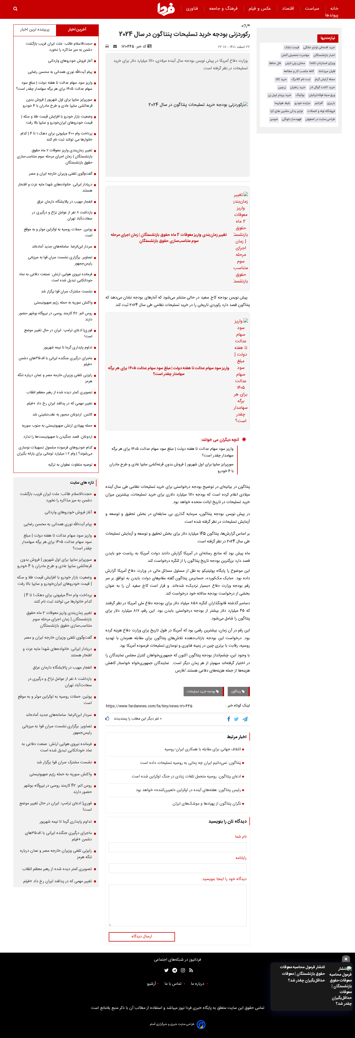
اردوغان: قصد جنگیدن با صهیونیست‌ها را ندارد (57, 437)
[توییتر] (236, 719)
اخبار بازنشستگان (324, 55)
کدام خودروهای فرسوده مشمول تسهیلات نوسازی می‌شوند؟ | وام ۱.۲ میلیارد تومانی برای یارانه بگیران (54, 451)
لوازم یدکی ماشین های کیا (286, 111)
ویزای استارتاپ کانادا (322, 63)
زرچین (282, 87)
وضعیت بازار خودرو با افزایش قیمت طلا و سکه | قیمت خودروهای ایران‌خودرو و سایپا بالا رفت (56, 120)
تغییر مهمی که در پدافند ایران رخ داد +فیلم (59, 404)
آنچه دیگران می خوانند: (220, 440)
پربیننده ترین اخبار (34, 29)
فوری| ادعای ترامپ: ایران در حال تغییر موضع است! (58, 333)
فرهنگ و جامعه (224, 8)
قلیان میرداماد (326, 71)
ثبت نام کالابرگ (300, 79)
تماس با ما (173, 984)
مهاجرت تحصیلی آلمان (295, 55)
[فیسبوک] (229, 719)
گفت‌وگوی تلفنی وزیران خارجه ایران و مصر (60, 174)
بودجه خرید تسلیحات (201, 691)
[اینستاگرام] (181, 970)
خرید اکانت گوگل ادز (322, 87)
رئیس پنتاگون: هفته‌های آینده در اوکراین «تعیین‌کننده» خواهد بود (188, 790)
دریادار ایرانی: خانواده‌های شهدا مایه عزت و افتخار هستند (55, 188)
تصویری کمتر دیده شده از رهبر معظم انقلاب (59, 392)
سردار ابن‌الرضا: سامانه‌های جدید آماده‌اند (62, 247)
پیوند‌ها (331, 15)
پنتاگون (236, 691)
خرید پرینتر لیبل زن (279, 95)
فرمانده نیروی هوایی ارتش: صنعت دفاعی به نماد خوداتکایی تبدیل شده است (55, 277)
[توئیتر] (165, 970)
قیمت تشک (292, 47)
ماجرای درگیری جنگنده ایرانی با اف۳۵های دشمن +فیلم (55, 361)
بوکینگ (300, 95)
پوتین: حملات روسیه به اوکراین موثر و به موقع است (58, 232)
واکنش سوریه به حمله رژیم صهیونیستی (63, 303)
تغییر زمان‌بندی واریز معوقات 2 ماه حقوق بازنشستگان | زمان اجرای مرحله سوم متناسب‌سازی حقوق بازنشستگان (169, 238)
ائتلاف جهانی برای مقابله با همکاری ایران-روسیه (202, 750)
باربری (331, 103)
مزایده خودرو (302, 103)
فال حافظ (275, 63)
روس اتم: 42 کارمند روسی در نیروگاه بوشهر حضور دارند (55, 316)
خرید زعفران (297, 87)
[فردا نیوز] (166, 9)
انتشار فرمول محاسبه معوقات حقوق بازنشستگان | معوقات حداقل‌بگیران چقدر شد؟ (302, 974)
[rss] (189, 970)
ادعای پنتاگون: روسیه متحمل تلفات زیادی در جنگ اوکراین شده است (186, 777)
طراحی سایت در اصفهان (320, 119)
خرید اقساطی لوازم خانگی (319, 47)
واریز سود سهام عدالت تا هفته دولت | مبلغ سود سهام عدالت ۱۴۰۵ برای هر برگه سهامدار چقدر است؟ (168, 372)
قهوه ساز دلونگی (291, 119)
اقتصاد (288, 8)
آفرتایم (319, 103)
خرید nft (281, 79)
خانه (334, 8)
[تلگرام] (245, 719)
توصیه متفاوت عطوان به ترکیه (70, 465)
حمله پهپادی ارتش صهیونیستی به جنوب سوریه (57, 426)
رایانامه (241, 858)
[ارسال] (116, 47)
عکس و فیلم (260, 8)
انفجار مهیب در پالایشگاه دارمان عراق (64, 202)
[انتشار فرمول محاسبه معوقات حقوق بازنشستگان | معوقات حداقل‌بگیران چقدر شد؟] (340, 986)
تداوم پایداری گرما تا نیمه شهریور (68, 348)
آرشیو (151, 984)
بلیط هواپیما (282, 103)
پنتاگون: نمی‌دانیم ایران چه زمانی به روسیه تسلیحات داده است (190, 763)
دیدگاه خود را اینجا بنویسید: (224, 879)
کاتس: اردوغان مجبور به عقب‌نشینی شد (62, 415)
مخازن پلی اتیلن (295, 63)
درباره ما (198, 984)
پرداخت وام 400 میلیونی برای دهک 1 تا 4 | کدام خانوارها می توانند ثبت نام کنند (56, 137)
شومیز (274, 119)
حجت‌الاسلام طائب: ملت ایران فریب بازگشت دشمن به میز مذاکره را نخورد (59, 47)
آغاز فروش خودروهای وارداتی (70, 61)
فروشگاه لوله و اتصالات (321, 111)
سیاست (313, 8)
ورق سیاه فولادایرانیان (322, 95)
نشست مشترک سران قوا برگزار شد (66, 292)
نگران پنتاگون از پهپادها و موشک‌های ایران (207, 804)
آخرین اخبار (77, 29)
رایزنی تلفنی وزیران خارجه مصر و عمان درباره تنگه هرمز (54, 378)
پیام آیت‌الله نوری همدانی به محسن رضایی (60, 72)
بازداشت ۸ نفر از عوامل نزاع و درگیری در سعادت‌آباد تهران (62, 216)
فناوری (192, 8)
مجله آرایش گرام (325, 79)
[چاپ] (108, 47)
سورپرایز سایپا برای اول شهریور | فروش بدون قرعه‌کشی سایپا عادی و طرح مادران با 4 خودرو (57, 103)
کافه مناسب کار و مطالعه (299, 71)
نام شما (241, 837)
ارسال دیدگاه (141, 936)
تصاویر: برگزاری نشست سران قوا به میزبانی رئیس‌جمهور (60, 260)
